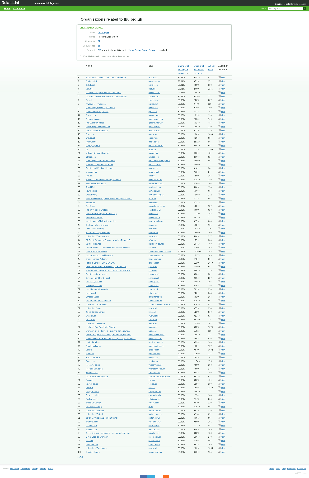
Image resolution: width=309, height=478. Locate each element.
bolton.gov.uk (154, 418)
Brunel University (93, 403)
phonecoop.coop (156, 119)
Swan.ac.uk (91, 316)
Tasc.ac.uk (90, 319)
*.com (145, 50)
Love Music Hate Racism (96, 251)
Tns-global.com (92, 391)
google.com (154, 350)
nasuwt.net (153, 202)
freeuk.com (153, 100)
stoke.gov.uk (154, 278)
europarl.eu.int (155, 395)
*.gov (152, 50)
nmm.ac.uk (153, 168)
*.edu (138, 50)
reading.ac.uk (154, 130)
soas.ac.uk (153, 233)
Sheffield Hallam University (97, 225)
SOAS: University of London (98, 233)
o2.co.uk (152, 149)
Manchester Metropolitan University (101, 214)
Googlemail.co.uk (93, 346)
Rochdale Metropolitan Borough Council (103, 180)
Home (7, 8)
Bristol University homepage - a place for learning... (108, 433)
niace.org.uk (154, 172)
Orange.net (90, 134)
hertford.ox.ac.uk (156, 342)
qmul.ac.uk (153, 108)
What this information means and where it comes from (106, 56)
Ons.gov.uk (90, 138)
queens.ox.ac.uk (156, 123)
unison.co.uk (154, 92)
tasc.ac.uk (153, 319)
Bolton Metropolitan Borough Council (102, 418)
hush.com (153, 327)
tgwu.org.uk (154, 96)
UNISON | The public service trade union (103, 92)
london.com (154, 263)
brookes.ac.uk (155, 437)
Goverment (25, 469)
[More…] (164, 476)
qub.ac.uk (153, 111)
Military (35, 469)
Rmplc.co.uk (91, 142)
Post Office (90, 206)
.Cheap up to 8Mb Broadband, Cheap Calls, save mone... (111, 338)
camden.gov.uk (155, 452)
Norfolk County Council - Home (99, 164)
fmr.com (152, 380)
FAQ (284, 469)
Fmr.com (89, 380)
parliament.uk (154, 127)
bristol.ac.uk (154, 433)
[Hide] (167, 476)
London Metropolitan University (99, 255)
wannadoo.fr (154, 425)
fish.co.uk (153, 384)
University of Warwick (95, 410)
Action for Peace (93, 357)
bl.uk (151, 407)
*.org (131, 50)
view (223, 77)
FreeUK (89, 100)
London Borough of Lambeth (98, 301)
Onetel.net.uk (91, 81)
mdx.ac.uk (153, 229)
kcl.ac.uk (152, 312)
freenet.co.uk (154, 372)
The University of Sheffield (97, 210)
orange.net (153, 134)
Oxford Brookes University (97, 437)
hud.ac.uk (153, 331)
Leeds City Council (94, 282)
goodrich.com (154, 354)
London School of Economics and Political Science (108, 248)
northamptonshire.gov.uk (159, 161)
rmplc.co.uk (154, 142)
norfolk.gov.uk (155, 164)
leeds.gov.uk (154, 282)
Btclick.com (90, 85)
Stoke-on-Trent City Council (98, 278)
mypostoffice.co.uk (157, 206)
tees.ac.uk (153, 323)
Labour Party (91, 195)
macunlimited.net (156, 244)
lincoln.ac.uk (154, 274)
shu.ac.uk (153, 225)
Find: (264, 8)
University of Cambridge (96, 448)
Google (89, 350)
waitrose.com (154, 441)
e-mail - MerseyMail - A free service (101, 221)
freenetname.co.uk (157, 369)
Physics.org (91, 115)
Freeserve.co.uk (93, 365)
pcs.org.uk (153, 77)
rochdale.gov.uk (155, 180)
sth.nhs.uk (153, 270)
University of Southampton (97, 236)
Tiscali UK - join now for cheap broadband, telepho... (108, 335)
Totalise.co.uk (92, 399)
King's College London (96, 312)
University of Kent (93, 308)
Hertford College (93, 342)
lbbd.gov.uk (154, 293)
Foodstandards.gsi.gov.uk (97, 376)
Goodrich (90, 354)
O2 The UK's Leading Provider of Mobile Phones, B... (109, 240)
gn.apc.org (153, 357)
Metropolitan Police (94, 217)
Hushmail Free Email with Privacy (100, 327)
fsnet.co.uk (153, 361)
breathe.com (154, 429)
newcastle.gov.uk (156, 183)
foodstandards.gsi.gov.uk (159, 376)
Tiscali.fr (89, 388)
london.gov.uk (155, 259)
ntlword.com (91, 157)
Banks (50, 469)
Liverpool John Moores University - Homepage (106, 266)
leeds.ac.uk (154, 285)
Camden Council (93, 452)
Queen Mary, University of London (100, 108)
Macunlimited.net (93, 244)
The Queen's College (95, 123)
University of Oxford (94, 414)
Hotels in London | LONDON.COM (100, 263)
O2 (87, 149)
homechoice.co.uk (156, 335)
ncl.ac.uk (152, 198)
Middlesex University (95, 229)
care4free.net (154, 444)
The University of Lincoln (96, 274)
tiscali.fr (152, 388)
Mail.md (89, 89)
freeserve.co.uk (155, 365)
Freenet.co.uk (92, 372)
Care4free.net (92, 444)
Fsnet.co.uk (91, 361)
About (278, 469)
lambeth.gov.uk (155, 301)
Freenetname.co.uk (94, 369)
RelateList (10, 2)
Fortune (43, 469)
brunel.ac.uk (154, 403)
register (287, 4)
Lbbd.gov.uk (91, 293)
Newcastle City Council (96, 183)
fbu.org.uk (103, 32)
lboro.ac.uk (153, 289)
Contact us (19, 8)
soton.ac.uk (154, 236)
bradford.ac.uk (155, 422)
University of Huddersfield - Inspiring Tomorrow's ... (108, 331)
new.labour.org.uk (156, 195)
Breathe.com (91, 429)
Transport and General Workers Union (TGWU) (106, 96)
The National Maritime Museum (99, 168)
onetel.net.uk (154, 81)
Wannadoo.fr (91, 425)
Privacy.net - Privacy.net (96, 104)
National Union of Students (97, 153)
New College (91, 191)
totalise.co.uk (154, 399)
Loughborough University (97, 289)
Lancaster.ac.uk (92, 297)
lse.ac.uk (152, 248)
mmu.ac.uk (153, 214)
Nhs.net (89, 176)
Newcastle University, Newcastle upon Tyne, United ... (109, 198)
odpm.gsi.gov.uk (156, 145)
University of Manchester (96, 304)
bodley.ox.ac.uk (155, 414)
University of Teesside (95, 323)
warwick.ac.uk (155, 410)
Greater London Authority (97, 259)
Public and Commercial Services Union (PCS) (106, 77)
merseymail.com (156, 221)
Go (304, 8)
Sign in (278, 4)
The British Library (94, 407)
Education (14, 469)
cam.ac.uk (153, 448)
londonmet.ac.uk (156, 255)
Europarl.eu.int (92, 395)
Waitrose (89, 441)
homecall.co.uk (155, 338)
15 (99, 45)
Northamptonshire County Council (100, 161)
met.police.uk (154, 217)
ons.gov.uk (153, 138)
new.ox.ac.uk (154, 191)
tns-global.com (155, 391)
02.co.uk (152, 240)
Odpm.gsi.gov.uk (93, 145)
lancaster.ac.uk (155, 297)
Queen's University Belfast (97, 111)
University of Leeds (94, 285)
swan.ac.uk (153, 316)
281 (100, 50)
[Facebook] (143, 476)
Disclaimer (291, 469)
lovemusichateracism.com (160, 251)
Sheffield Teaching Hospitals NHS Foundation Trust (108, 270)
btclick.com (153, 85)
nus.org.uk (153, 153)
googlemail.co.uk (156, 346)
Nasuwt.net (90, 202)
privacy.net (153, 104)
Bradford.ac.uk (92, 422)
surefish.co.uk (92, 384)
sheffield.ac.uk (155, 210)
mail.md (152, 89)
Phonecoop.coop (93, 119)
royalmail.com (155, 187)
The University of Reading (97, 130)
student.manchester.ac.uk (160, 304)
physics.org (154, 115)
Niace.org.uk (91, 172)
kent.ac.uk (153, 308)
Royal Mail (90, 187)
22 (99, 41)
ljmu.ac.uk (153, 266)
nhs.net (152, 176)
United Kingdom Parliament (98, 127)
